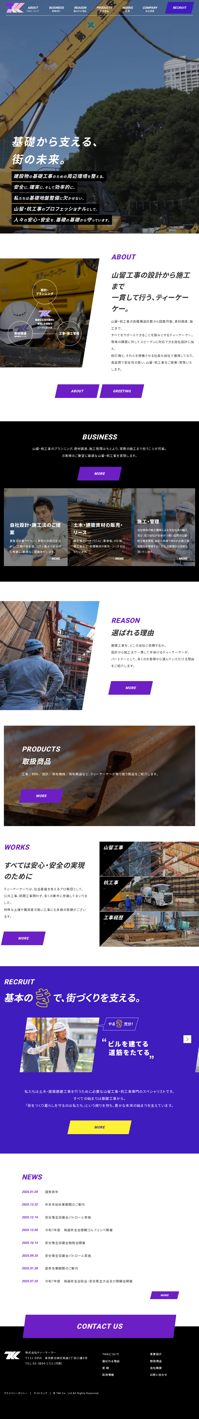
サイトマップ (40, 1393)
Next (187, 1039)
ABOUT (32, 9)
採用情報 (108, 1375)
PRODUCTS (104, 9)
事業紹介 (156, 1354)
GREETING (122, 391)
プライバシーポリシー (16, 1393)
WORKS (127, 9)
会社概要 (156, 1368)
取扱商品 (156, 1361)
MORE (99, 474)
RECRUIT (180, 8)
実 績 (105, 1368)
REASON (80, 9)
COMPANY (149, 9)
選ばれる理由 (111, 1361)
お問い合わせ (158, 1375)
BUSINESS (56, 9)
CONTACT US (99, 1326)
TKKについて (111, 1354)
